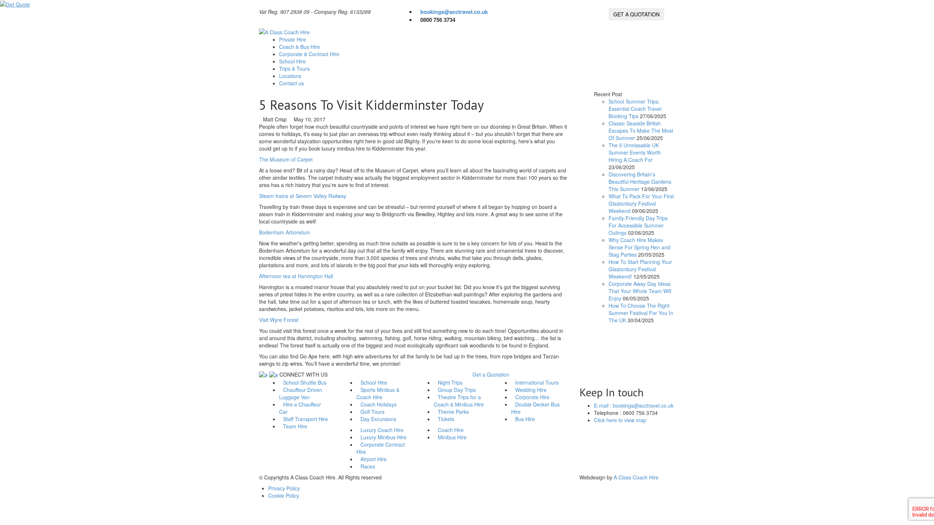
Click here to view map (620, 420)
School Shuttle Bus (305, 382)
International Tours (537, 382)
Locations (290, 75)
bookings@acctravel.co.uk (454, 12)
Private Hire (293, 39)
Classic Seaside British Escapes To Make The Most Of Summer (641, 130)
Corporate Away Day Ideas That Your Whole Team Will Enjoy (640, 291)
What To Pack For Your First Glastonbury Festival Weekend (641, 203)
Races (367, 466)
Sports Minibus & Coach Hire (378, 393)
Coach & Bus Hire (300, 46)
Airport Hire (373, 459)
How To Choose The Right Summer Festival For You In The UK (641, 313)
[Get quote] (15, 3)
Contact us (292, 83)
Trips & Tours (295, 68)
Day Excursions (378, 419)
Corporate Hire (532, 397)
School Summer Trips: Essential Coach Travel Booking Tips (635, 109)
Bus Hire (525, 419)
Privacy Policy (284, 488)
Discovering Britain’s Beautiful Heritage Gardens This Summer (640, 181)
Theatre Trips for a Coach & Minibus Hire (459, 400)
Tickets (446, 419)
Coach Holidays (378, 404)
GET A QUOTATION (636, 14)
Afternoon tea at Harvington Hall (296, 276)
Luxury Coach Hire (382, 429)
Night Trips (450, 382)
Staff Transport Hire (305, 419)
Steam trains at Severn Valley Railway (302, 195)
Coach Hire (451, 429)
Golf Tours (372, 411)
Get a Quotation (490, 374)
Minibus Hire (452, 437)
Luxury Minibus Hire (383, 437)
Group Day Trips (457, 389)
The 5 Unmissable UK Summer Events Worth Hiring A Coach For (635, 152)
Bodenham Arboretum (284, 232)
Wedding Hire (531, 389)
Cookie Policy (283, 495)
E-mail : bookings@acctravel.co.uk (634, 405)
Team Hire (295, 426)
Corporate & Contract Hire (310, 54)
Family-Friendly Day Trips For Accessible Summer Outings (638, 225)
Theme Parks (453, 411)
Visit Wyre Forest (278, 319)
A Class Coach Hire (636, 477)
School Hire (293, 61)
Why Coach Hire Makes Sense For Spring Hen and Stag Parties (639, 247)
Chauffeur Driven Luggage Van (300, 393)
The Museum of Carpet (286, 159)
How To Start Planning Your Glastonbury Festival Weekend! (640, 269)
